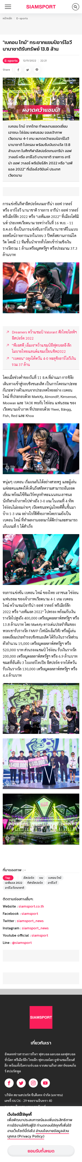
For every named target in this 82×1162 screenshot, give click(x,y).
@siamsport (22, 942)
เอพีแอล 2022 (13, 883)
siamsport (29, 913)
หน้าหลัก (7, 18)
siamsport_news (30, 920)
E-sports (22, 18)
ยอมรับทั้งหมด (41, 1150)
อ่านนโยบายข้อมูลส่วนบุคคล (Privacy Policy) (38, 1133)
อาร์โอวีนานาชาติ (14, 888)
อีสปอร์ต (28, 878)
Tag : (8, 878)
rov (41, 878)
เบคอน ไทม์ (54, 878)
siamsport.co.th (31, 906)
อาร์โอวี (52, 883)
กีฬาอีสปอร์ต (35, 883)
